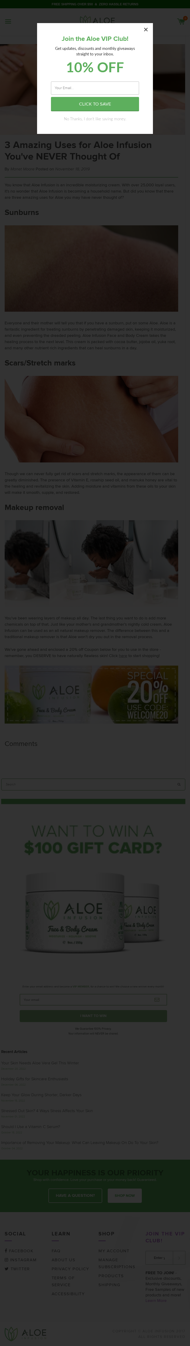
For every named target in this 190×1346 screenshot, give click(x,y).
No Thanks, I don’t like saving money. (95, 119)
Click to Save (95, 104)
